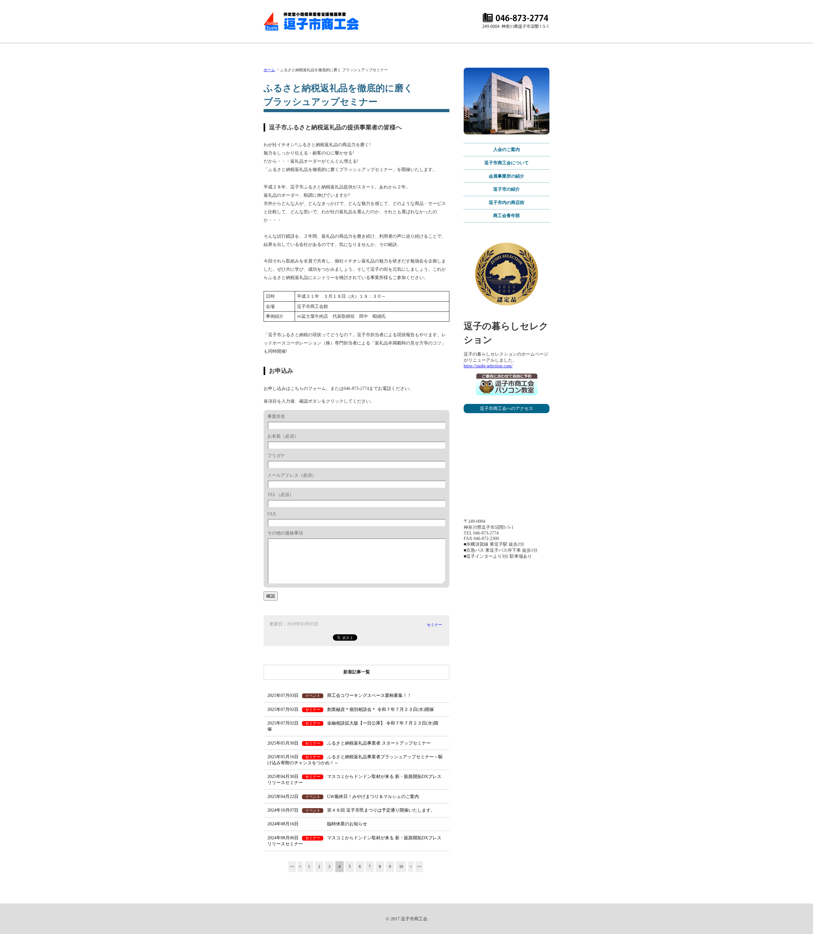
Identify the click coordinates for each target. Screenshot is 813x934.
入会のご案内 (506, 149)
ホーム (269, 70)
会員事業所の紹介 (506, 176)
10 (401, 867)
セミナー (434, 625)
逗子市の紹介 (506, 189)
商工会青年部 (506, 215)
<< (292, 867)
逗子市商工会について (506, 162)
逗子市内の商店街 (506, 202)
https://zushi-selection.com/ (488, 365)
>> (419, 867)
